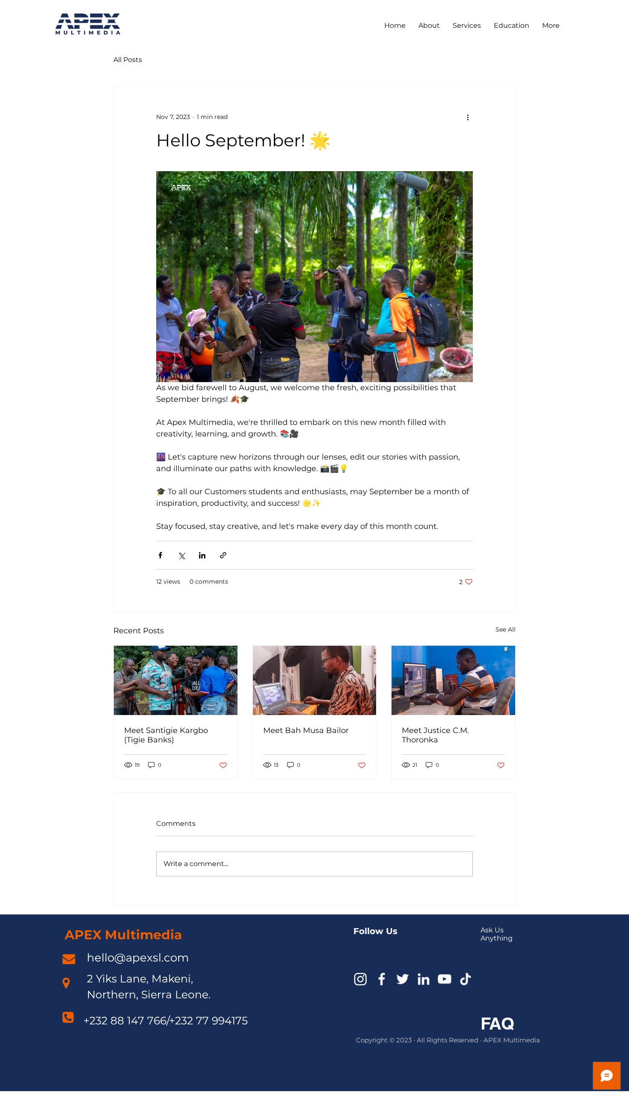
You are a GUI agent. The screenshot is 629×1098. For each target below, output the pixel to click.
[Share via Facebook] (160, 555)
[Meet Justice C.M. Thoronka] (453, 680)
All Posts (127, 60)
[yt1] (444, 978)
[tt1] (465, 978)
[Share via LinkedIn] (202, 555)
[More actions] (468, 117)
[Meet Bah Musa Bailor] (315, 680)
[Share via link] (223, 555)
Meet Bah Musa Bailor (306, 730)
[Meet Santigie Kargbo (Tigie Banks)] (175, 680)
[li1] (423, 978)
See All (505, 629)
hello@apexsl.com (138, 957)
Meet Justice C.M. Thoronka (435, 735)
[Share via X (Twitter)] (181, 555)
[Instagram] (360, 978)
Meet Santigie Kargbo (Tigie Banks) (166, 735)
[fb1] (381, 978)
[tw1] (402, 978)
